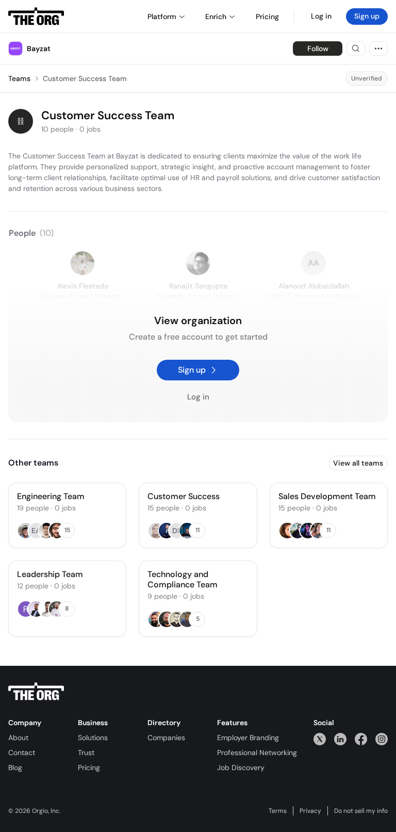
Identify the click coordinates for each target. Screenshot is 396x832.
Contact (21, 752)
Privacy (310, 811)
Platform (161, 16)
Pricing (89, 767)
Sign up (367, 16)
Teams (19, 78)
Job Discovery (241, 767)
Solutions (93, 737)
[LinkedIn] (340, 738)
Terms (278, 811)
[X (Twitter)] (320, 738)
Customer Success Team (85, 78)
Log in (321, 16)
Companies (166, 737)
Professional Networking (257, 752)
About (18, 737)
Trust (86, 752)
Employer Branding (248, 737)
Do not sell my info (361, 811)
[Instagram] (381, 738)
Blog (15, 767)
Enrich (215, 16)
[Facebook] (361, 738)
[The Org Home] (36, 16)
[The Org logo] (36, 691)
